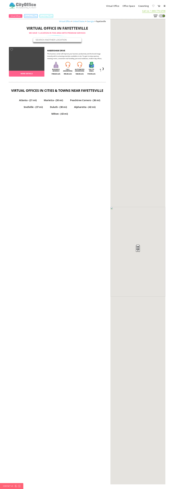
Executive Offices (31, 16)
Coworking (143, 6)
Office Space (129, 6)
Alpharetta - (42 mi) (85, 107)
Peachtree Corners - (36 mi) (85, 100)
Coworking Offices (46, 16)
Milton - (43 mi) (59, 113)
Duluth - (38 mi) (58, 107)
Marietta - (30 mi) (53, 100)
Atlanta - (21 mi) (28, 100)
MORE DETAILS (27, 73)
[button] (138, 248)
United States (79, 21)
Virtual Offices (15, 16)
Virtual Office (112, 6)
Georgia (90, 21)
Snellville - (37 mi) (33, 107)
